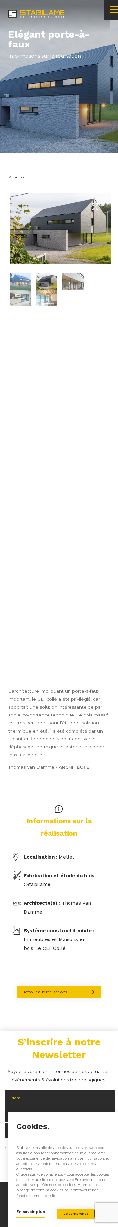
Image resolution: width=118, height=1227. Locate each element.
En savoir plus (30, 1211)
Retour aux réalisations (45, 991)
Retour (21, 177)
